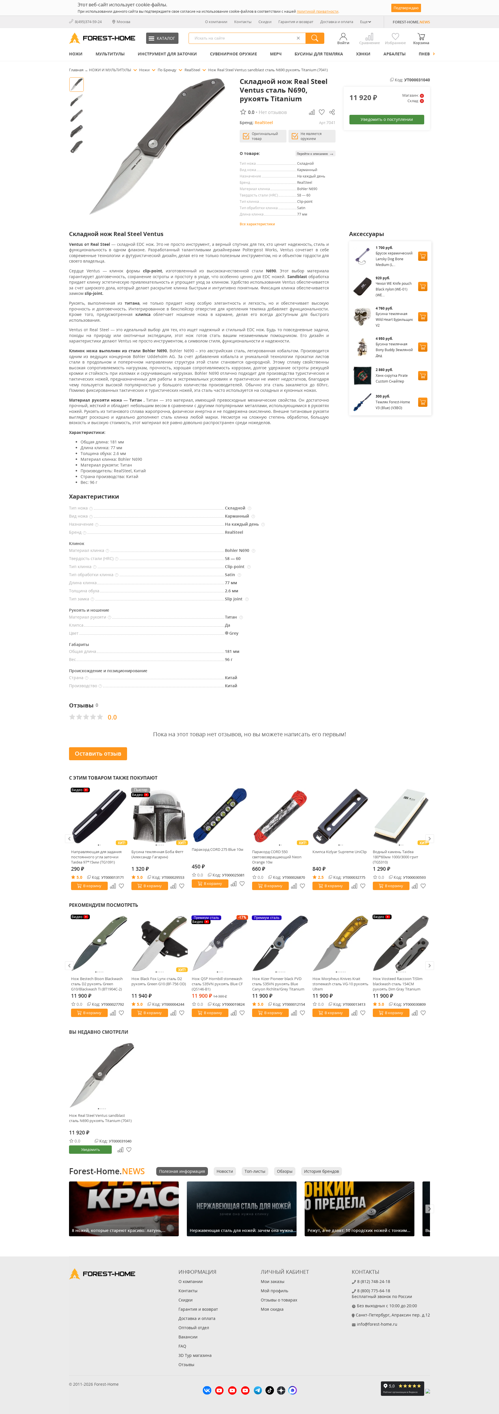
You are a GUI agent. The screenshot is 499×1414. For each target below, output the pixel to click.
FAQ (182, 1346)
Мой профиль (274, 1290)
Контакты (243, 21)
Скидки (264, 21)
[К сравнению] (113, 886)
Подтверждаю (406, 7)
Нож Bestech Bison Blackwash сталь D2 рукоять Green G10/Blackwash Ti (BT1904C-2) (97, 984)
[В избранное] (121, 886)
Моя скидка (272, 1309)
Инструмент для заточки (167, 54)
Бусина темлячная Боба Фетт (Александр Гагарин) (157, 854)
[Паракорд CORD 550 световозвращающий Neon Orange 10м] (280, 816)
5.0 (79, 877)
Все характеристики (257, 224)
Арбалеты (394, 54)
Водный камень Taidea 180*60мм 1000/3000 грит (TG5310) (395, 857)
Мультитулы (110, 54)
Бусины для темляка (319, 54)
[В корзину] (422, 256)
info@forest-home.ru (377, 1324)
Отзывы (186, 1364)
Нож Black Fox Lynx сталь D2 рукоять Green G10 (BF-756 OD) (158, 981)
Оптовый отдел (193, 1327)
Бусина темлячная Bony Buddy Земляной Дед (394, 350)
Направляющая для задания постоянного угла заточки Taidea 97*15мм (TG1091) (96, 857)
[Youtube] (219, 1391)
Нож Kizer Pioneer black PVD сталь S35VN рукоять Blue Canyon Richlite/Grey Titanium (278, 984)
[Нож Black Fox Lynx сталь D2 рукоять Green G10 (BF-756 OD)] (159, 943)
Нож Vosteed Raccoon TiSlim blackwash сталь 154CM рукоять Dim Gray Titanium (397, 984)
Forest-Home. (107, 1171)
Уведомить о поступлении (387, 119)
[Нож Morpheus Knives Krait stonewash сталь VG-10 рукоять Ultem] (340, 943)
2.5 (321, 877)
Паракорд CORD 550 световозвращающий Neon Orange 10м (276, 857)
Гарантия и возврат (295, 21)
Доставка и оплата (336, 21)
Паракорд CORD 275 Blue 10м (217, 849)
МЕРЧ (276, 54)
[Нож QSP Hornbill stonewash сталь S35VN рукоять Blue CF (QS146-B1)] (220, 943)
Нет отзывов (273, 112)
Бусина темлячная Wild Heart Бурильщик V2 (394, 319)
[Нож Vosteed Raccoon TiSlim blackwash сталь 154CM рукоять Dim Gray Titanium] (401, 943)
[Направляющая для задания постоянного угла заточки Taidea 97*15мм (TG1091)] (99, 816)
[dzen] (281, 1391)
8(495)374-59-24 (88, 21)
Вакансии (188, 1337)
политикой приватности (317, 11)
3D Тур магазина (195, 1355)
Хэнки (363, 54)
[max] (292, 1391)
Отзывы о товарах (279, 1300)
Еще (364, 21)
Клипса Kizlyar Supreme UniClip (339, 851)
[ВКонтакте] (207, 1391)
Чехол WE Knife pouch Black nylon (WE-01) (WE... (394, 289)
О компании (216, 21)
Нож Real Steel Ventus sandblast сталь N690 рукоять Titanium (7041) (100, 1118)
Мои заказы (272, 1281)
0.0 (200, 875)
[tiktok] (269, 1391)
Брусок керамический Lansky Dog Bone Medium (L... (394, 259)
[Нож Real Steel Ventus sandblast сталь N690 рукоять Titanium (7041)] (102, 1075)
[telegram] (257, 1391)
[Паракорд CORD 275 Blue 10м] (220, 815)
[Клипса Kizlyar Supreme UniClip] (340, 816)
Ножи (76, 54)
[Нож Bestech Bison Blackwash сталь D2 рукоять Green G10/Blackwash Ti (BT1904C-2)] (99, 943)
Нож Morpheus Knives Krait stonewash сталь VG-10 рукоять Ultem (340, 984)
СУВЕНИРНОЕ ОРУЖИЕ (233, 54)
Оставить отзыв (98, 753)
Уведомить (90, 1149)
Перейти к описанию (315, 153)
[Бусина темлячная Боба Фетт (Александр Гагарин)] (159, 816)
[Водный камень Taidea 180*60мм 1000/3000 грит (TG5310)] (401, 816)
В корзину (92, 885)
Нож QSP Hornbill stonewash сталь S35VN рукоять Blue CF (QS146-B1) (217, 984)
